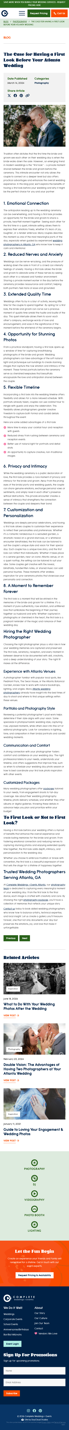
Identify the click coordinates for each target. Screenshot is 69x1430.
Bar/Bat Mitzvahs (13, 1334)
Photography (20, 21)
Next (24, 938)
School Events (11, 1324)
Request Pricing (39, 13)
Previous (10, 938)
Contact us (9, 908)
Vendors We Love (47, 1333)
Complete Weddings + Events (38, 1416)
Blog (6, 21)
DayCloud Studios (39, 1419)
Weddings (9, 1314)
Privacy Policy (46, 1422)
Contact (38, 1328)
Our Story (39, 1313)
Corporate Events (13, 1319)
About (38, 1308)
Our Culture (40, 1318)
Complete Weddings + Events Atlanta (26, 884)
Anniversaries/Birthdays (16, 1329)
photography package (35, 900)
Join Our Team (41, 1323)
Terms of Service (59, 1422)
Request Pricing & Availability (34, 1275)
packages (48, 788)
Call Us (61, 13)
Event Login (12, 1344)
